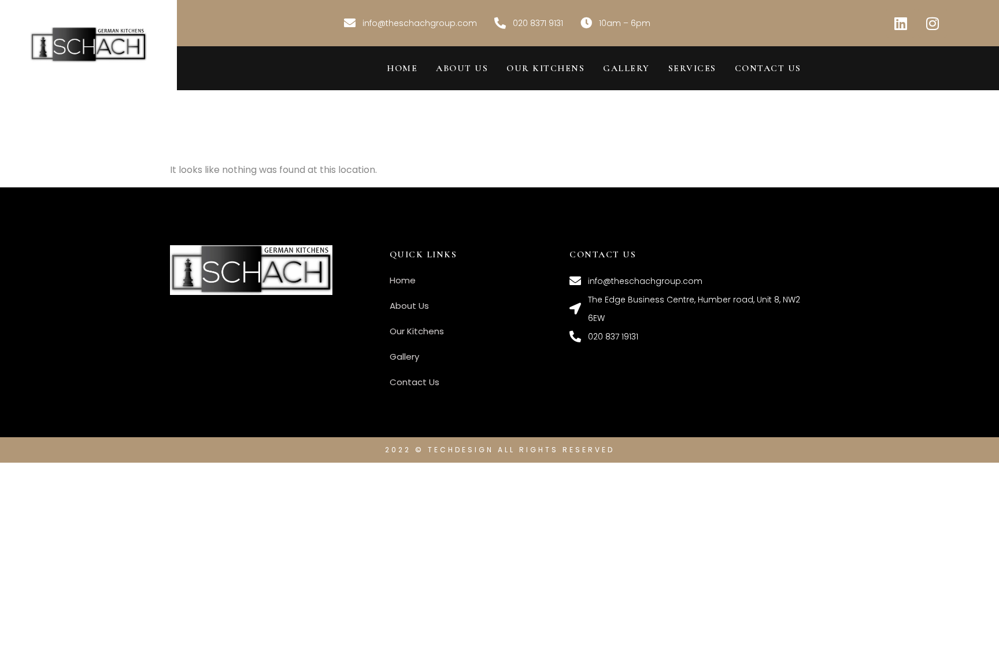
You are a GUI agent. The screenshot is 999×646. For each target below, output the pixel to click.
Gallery (626, 68)
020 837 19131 (613, 336)
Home (402, 68)
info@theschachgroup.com (419, 23)
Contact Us (768, 68)
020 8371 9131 (538, 23)
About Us (462, 68)
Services (692, 68)
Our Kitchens (545, 68)
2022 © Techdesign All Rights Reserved (500, 450)
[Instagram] (932, 23)
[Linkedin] (900, 23)
